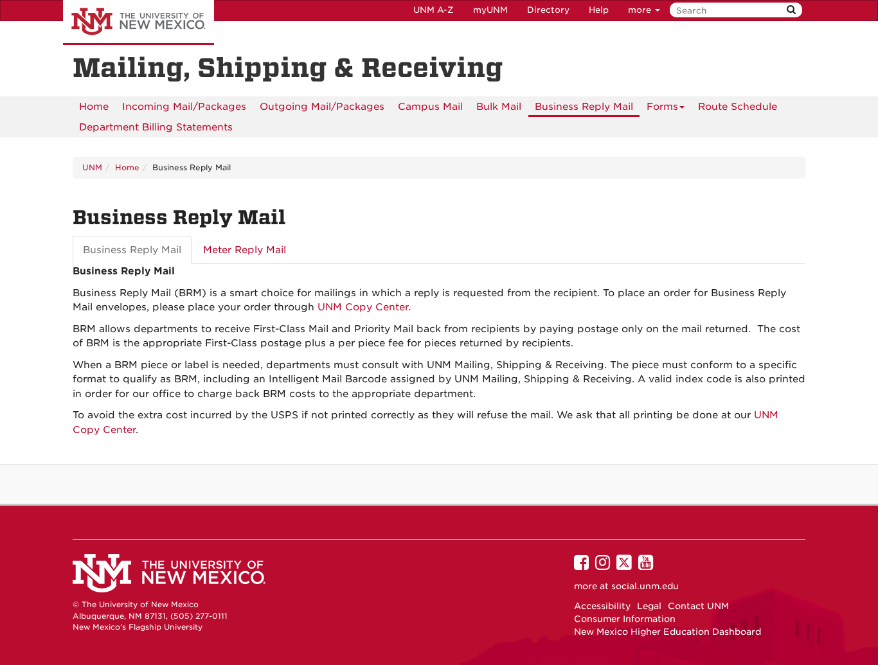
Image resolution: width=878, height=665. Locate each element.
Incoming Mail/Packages (184, 106)
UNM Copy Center (363, 307)
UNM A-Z (433, 10)
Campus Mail (430, 106)
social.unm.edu (645, 586)
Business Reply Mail (584, 106)
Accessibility (602, 606)
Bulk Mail (498, 106)
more (641, 10)
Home (94, 106)
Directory (548, 10)
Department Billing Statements (156, 127)
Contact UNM (698, 606)
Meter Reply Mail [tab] (244, 250)
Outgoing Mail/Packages (322, 106)
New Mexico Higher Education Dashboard (667, 631)
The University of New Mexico (138, 22)
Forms (662, 106)
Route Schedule (737, 106)
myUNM (490, 10)
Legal (649, 606)
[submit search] (791, 10)
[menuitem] (94, 106)
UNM (92, 167)
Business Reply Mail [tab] (132, 250)
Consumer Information (625, 619)
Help (599, 10)
